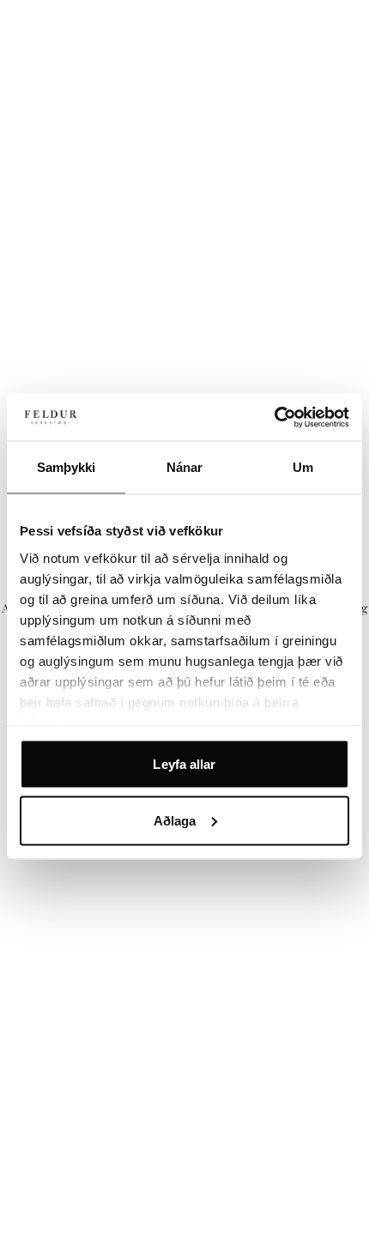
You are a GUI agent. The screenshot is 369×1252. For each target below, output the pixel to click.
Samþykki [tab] (66, 467)
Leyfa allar (184, 764)
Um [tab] (303, 467)
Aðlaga (175, 820)
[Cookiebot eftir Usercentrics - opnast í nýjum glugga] (274, 417)
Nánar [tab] (184, 467)
